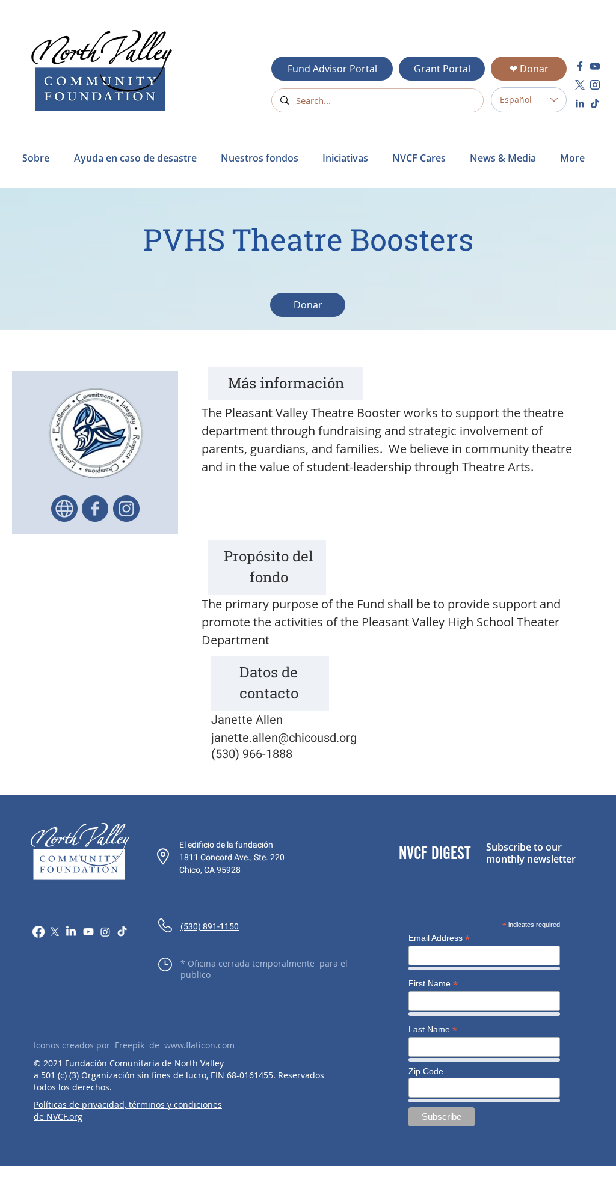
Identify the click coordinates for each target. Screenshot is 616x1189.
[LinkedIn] (71, 932)
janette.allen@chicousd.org (284, 737)
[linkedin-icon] (580, 103)
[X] (55, 932)
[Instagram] (105, 932)
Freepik (129, 1045)
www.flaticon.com (199, 1045)
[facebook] (580, 66)
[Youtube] (88, 932)
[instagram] (595, 85)
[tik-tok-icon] (595, 103)
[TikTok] (122, 932)
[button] (138, 158)
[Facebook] (38, 932)
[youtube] (595, 66)
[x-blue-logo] (580, 85)
